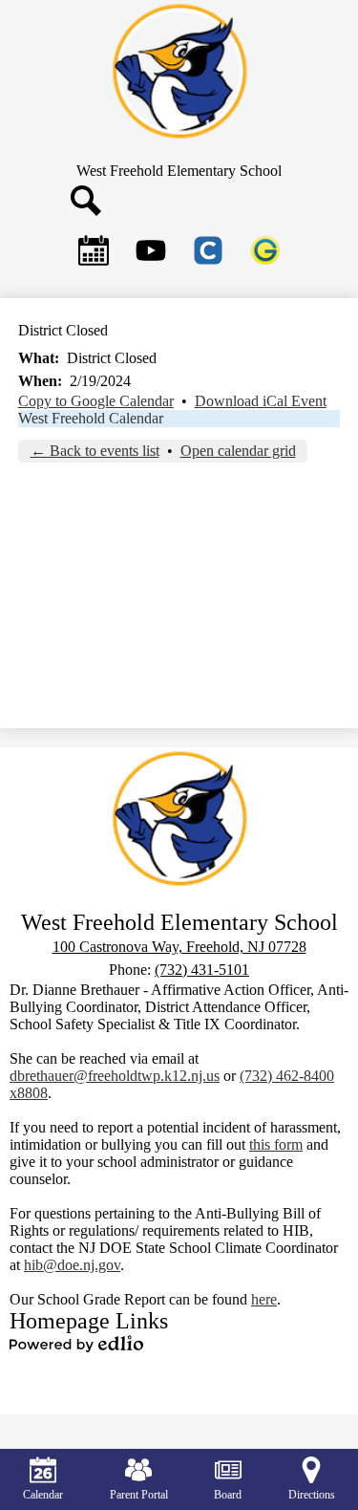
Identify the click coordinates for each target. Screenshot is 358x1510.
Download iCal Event (260, 401)
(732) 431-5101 (202, 969)
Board (228, 1494)
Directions (311, 1494)
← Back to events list (95, 450)
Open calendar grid (238, 450)
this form (276, 1144)
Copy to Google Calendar (96, 401)
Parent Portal (139, 1494)
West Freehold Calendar (90, 418)
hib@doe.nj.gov (72, 1265)
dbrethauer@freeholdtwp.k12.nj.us (115, 1076)
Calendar (43, 1494)
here (264, 1299)
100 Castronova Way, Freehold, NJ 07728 (179, 946)
